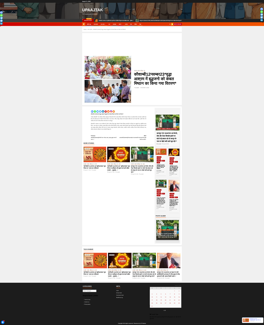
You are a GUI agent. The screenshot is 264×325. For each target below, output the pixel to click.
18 (156, 300)
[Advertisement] (132, 44)
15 (174, 297)
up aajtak (137, 87)
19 (161, 300)
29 (174, 303)
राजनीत (126, 24)
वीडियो (135, 24)
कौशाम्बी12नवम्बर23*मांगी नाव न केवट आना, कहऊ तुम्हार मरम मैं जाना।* (103, 137)
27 (165, 303)
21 (170, 300)
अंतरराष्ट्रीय (96, 24)
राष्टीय (120, 24)
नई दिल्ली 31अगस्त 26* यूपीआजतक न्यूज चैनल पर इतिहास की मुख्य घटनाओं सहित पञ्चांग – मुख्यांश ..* (118, 168)
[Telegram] (97, 110)
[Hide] (0, 26)
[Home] (83, 24)
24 (152, 303)
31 (152, 306)
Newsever (136, 323)
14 (170, 297)
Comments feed (120, 295)
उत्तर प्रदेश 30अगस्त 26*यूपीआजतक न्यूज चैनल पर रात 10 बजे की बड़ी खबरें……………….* (169, 235)
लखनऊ (144, 163)
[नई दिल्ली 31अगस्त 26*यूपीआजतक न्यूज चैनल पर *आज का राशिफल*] (95, 154)
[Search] (170, 24)
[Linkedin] (103, 110)
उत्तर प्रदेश (102, 24)
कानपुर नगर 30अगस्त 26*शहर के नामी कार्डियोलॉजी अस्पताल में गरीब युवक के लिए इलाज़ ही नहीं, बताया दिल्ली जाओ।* (183, 20)
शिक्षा (140, 24)
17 (152, 300)
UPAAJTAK (92, 10)
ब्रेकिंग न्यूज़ (89, 24)
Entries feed (119, 292)
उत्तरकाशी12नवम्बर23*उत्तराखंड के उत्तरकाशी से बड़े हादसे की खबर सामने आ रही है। (132, 137)
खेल (131, 24)
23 (179, 300)
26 (161, 303)
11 (156, 297)
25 (156, 303)
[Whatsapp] (95, 110)
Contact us (86, 301)
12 (161, 297)
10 (152, 297)
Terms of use (87, 299)
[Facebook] (92, 110)
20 (165, 300)
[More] (113, 110)
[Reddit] (108, 110)
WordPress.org (119, 297)
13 (165, 297)
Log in (117, 290)
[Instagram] (111, 110)
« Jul (164, 310)
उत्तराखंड (114, 24)
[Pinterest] (105, 110)
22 (174, 300)
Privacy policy (87, 304)
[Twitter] (100, 110)
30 (179, 303)
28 (170, 303)
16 (179, 297)
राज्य (109, 24)
